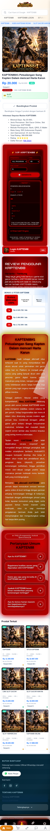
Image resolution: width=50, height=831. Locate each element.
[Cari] (5, 12)
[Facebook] (4, 786)
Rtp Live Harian (39, 300)
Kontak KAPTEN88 (10, 801)
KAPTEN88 (9, 18)
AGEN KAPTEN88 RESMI (21, 23)
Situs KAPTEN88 (27, 402)
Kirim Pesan (13, 774)
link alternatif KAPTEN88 (27, 483)
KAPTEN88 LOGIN (26, 18)
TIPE (31, 158)
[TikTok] (16, 786)
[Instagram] (10, 786)
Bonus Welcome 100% (11, 300)
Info (43, 250)
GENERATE (25, 175)
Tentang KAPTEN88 (10, 797)
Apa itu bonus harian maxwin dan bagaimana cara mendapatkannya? (21, 604)
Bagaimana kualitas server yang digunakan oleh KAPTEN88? (22, 567)
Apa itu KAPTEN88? (17, 557)
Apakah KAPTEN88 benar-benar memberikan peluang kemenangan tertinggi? (20, 590)
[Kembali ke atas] (45, 813)
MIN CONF (14, 166)
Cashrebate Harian (25, 300)
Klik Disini (27, 141)
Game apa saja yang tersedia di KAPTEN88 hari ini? (22, 578)
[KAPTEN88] (25, 4)
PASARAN (14, 158)
